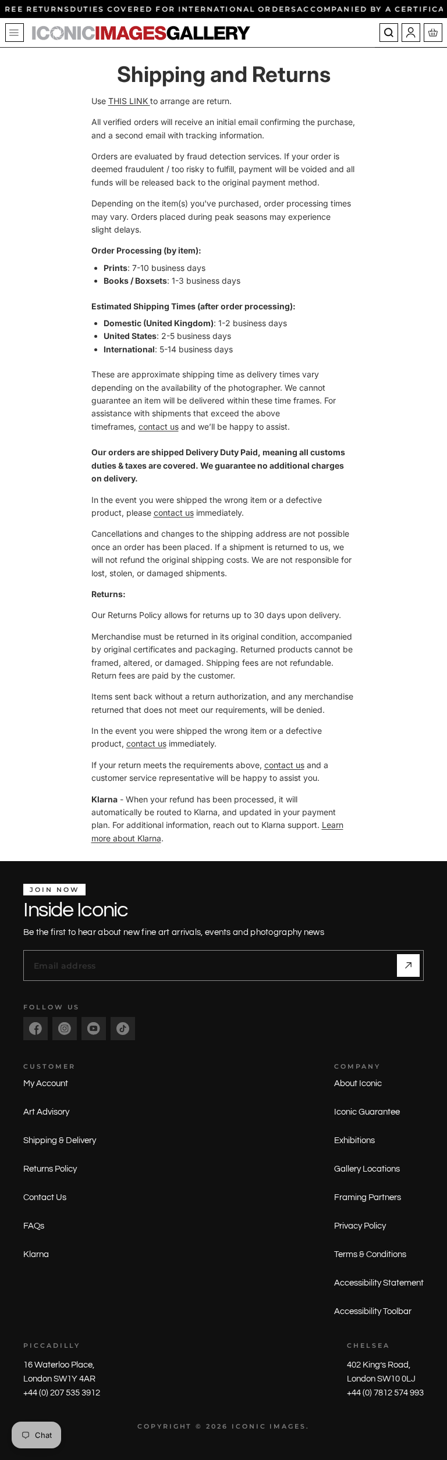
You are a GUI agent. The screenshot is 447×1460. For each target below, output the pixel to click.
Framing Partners (367, 1197)
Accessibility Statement (379, 1283)
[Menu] (14, 32)
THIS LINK (129, 101)
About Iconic (358, 1083)
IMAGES (287, 1426)
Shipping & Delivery (59, 1140)
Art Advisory (46, 1112)
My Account (45, 1083)
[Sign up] (408, 965)
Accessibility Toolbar (372, 1311)
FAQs (33, 1226)
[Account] (411, 32)
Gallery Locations (367, 1169)
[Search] (388, 32)
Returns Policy (50, 1169)
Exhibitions (354, 1140)
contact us (159, 426)
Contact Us (44, 1197)
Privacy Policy (360, 1226)
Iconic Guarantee (367, 1112)
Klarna (36, 1254)
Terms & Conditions (370, 1254)
